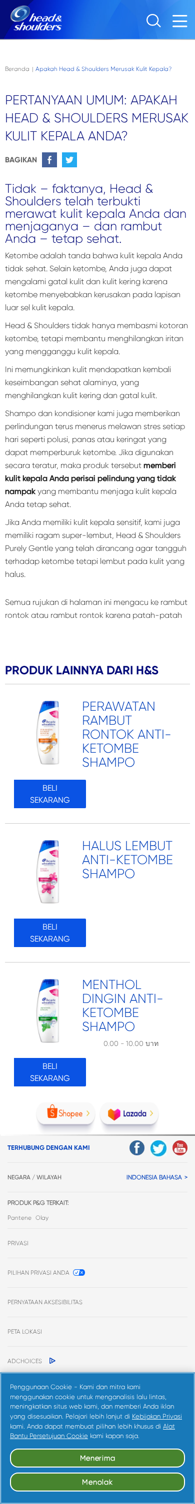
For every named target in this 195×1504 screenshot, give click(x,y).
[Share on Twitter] (69, 159)
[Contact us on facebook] (137, 1147)
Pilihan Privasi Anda (39, 1272)
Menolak (97, 1482)
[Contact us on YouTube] (180, 1147)
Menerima (98, 1458)
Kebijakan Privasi (157, 1416)
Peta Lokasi (25, 1331)
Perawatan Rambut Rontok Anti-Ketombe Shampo (127, 734)
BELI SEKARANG (50, 794)
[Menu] (182, 23)
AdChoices (25, 1361)
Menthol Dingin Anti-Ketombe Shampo (123, 1006)
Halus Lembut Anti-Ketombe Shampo (127, 860)
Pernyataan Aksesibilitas (45, 1302)
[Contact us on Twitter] (158, 1148)
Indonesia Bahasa (154, 1177)
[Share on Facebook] (49, 159)
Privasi (18, 1243)
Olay (42, 1217)
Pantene (20, 1217)
